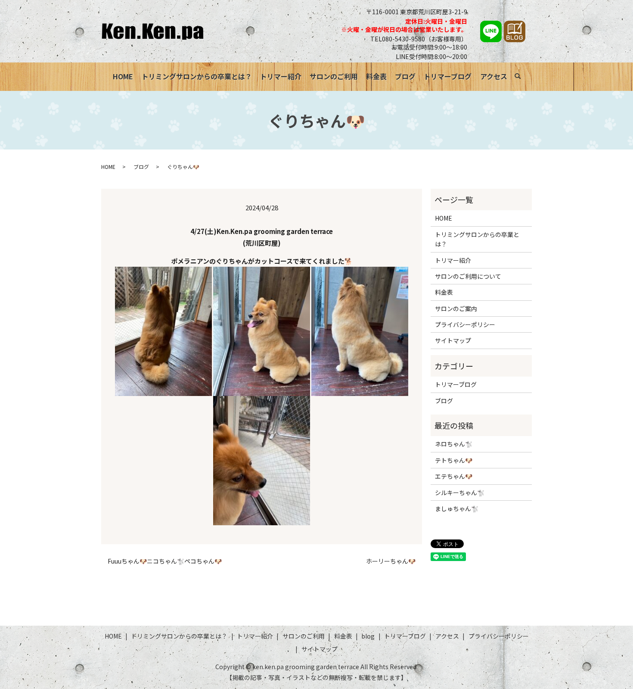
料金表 (376, 76)
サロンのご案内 (456, 308)
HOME (123, 76)
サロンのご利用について (468, 276)
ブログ (405, 76)
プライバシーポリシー (465, 324)
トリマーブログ (448, 76)
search (522, 77)
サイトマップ (453, 340)
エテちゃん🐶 (453, 476)
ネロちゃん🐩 (453, 444)
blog (368, 636)
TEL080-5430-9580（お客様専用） (418, 38)
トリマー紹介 (280, 76)
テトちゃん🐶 (453, 460)
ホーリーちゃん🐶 (391, 561)
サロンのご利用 (334, 76)
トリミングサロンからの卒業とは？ (197, 76)
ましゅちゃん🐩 (456, 508)
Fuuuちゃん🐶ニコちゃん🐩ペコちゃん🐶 (165, 561)
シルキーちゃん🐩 (459, 492)
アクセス (493, 76)
